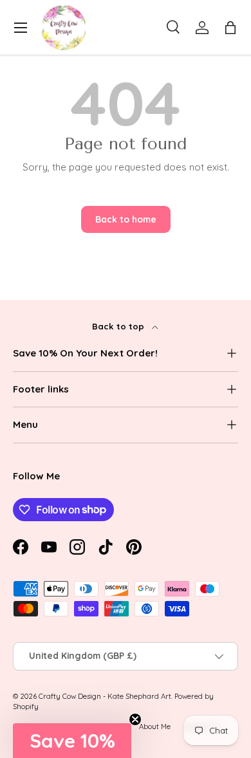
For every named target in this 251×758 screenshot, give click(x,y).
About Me (155, 726)
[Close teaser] (135, 719)
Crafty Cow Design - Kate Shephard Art (105, 696)
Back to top (119, 326)
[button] (230, 28)
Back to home (125, 219)
